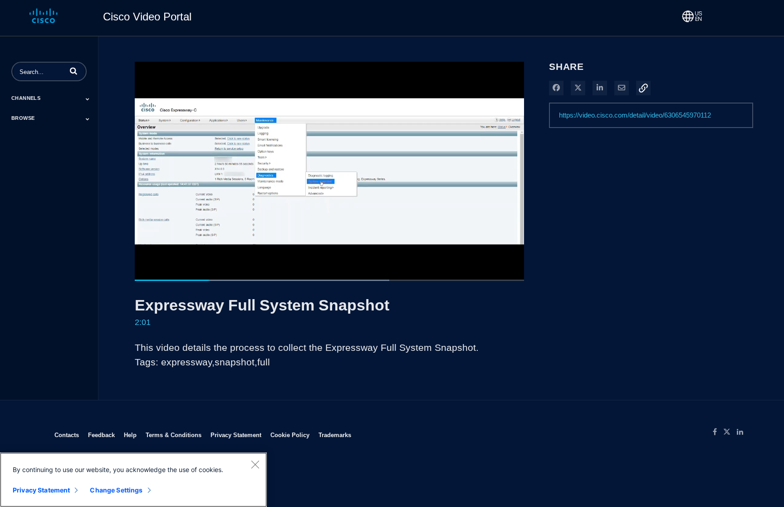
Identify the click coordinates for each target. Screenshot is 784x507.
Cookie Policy (289, 434)
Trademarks (334, 434)
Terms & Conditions (173, 434)
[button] (73, 71)
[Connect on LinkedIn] (742, 432)
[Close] (255, 464)
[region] (133, 480)
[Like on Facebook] (718, 432)
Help (130, 434)
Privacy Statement (236, 434)
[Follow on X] (730, 432)
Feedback (101, 434)
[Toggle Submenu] (87, 99)
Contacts (66, 434)
